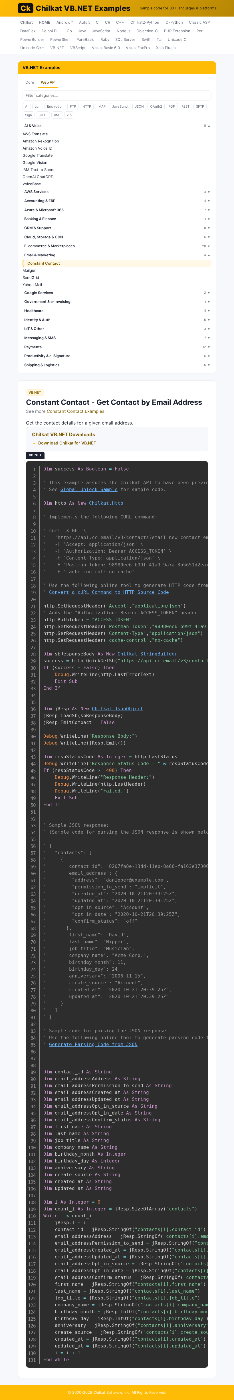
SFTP (200, 106)
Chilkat (26, 22)
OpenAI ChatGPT (38, 176)
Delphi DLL (51, 31)
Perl (200, 31)
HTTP (86, 106)
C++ (120, 22)
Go (69, 31)
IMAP (102, 106)
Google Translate (38, 155)
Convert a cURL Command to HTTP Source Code (109, 592)
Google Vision (35, 162)
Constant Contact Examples (75, 411)
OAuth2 (156, 106)
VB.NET (57, 47)
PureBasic (85, 39)
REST (185, 106)
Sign (28, 115)
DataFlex (28, 31)
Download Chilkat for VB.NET (67, 442)
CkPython (174, 22)
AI (26, 106)
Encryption (55, 106)
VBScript (78, 47)
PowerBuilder (32, 39)
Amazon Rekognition (41, 141)
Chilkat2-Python (144, 22)
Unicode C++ (32, 47)
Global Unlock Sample (89, 489)
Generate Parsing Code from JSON (93, 1044)
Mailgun (30, 270)
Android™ (65, 22)
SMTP (43, 115)
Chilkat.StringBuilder (147, 654)
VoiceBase (32, 184)
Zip (69, 115)
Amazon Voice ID (37, 148)
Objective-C (147, 31)
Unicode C (177, 39)
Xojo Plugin (166, 47)
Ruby (104, 39)
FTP (73, 106)
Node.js (123, 31)
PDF (172, 106)
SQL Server (125, 39)
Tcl (159, 39)
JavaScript (101, 31)
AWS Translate (35, 134)
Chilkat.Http (106, 503)
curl (38, 106)
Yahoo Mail (32, 284)
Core (29, 82)
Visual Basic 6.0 (106, 47)
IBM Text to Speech (40, 169)
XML (57, 115)
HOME (44, 22)
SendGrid (31, 277)
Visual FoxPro (138, 47)
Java (82, 31)
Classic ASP (199, 22)
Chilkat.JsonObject (117, 708)
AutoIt (84, 22)
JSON (139, 106)
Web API (48, 82)
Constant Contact (43, 263)
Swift (146, 39)
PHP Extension (177, 31)
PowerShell (60, 39)
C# (107, 22)
